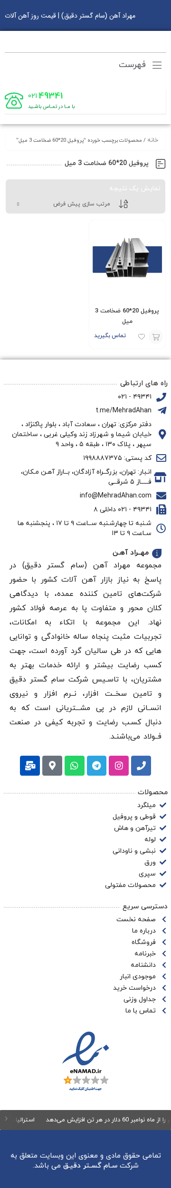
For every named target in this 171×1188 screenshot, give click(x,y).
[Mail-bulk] (30, 766)
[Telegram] (97, 766)
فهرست (134, 65)
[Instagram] (119, 766)
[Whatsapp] (75, 766)
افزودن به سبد (156, 337)
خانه (152, 140)
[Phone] (141, 766)
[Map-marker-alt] (52, 766)
